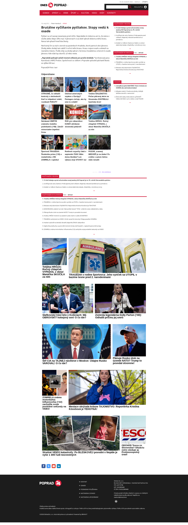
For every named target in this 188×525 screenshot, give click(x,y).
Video (94, 13)
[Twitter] (48, 466)
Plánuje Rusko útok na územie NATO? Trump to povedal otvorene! (65, 212)
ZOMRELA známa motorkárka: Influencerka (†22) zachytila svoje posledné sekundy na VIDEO (74, 229)
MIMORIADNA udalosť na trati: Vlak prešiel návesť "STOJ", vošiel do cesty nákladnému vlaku (73, 209)
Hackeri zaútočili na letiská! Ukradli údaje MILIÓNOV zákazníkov (64, 223)
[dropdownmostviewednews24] (130, 73)
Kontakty (111, 13)
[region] (68, 5)
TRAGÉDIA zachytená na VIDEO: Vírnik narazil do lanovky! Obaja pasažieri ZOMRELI (70, 219)
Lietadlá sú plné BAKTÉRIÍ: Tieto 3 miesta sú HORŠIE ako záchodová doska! (131, 87)
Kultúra (85, 13)
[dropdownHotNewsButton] (130, 102)
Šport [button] (74, 13)
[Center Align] (130, 7)
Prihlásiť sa (138, 7)
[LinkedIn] (58, 466)
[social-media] (115, 502)
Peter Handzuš (56, 23)
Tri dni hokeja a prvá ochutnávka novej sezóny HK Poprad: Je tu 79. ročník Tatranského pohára (130, 30)
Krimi (65, 13)
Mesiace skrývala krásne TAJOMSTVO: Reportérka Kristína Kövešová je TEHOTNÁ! (130, 69)
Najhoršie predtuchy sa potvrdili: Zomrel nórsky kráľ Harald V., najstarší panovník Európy (72, 226)
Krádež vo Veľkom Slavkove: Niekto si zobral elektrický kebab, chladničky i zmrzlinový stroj (130, 44)
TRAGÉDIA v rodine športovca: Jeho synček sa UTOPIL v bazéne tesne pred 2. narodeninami (130, 63)
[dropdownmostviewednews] (130, 48)
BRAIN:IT (84, 514)
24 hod (141, 53)
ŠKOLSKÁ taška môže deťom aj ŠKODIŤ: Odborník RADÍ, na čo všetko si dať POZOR (129, 98)
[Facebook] (43, 466)
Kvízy (102, 13)
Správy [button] (55, 13)
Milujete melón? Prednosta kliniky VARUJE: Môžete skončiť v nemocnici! (129, 92)
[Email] (53, 466)
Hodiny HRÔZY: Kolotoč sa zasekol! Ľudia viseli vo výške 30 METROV (66, 216)
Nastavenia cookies (87, 493)
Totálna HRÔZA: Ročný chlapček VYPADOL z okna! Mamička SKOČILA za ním (131, 58)
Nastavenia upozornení (89, 497)
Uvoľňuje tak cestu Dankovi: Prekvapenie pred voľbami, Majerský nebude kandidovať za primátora (131, 37)
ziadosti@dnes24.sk (120, 497)
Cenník (83, 486)
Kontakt (83, 482)
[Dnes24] (60, 5)
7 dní (135, 53)
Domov (46, 13)
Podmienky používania (88, 489)
